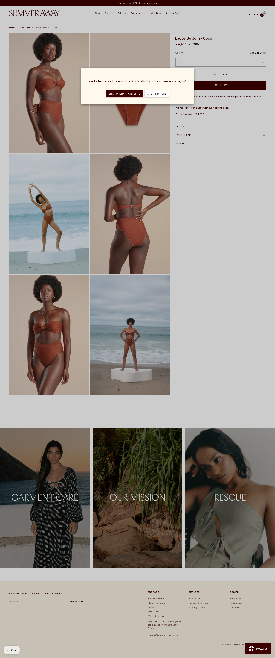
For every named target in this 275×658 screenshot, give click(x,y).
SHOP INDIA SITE (156, 93)
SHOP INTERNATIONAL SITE (124, 93)
